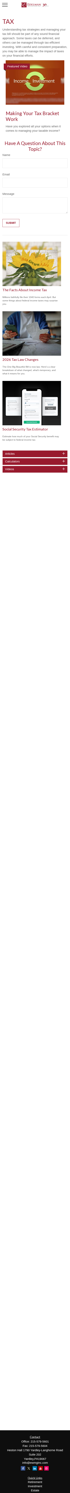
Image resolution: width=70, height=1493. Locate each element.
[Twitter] (29, 1468)
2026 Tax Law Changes (20, 359)
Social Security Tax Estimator (25, 429)
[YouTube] (40, 1468)
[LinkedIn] (35, 1468)
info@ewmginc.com (35, 1462)
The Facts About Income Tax (24, 290)
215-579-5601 (40, 1441)
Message (8, 194)
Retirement (35, 1482)
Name (6, 155)
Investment (35, 1486)
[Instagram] (46, 1468)
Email (6, 174)
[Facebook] (23, 1468)
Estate (35, 1490)
